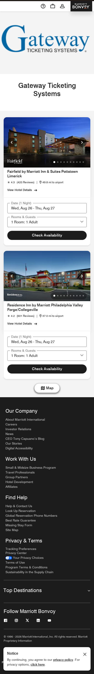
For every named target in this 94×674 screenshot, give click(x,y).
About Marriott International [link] (25, 419)
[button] (82, 222)
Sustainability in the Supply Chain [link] (29, 572)
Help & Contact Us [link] (18, 506)
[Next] (82, 142)
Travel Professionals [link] (20, 472)
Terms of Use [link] (15, 562)
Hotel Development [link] (19, 482)
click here (38, 664)
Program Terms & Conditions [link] (26, 567)
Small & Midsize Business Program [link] (30, 467)
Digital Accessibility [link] (19, 448)
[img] (15, 161)
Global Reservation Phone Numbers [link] (31, 515)
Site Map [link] (11, 530)
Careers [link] (11, 424)
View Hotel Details (19, 190)
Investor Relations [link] (18, 429)
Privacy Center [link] (16, 553)
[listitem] (47, 42)
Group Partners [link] (16, 477)
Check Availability (47, 235)
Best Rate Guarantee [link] (20, 520)
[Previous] (11, 142)
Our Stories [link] (13, 443)
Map (50, 388)
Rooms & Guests (23, 217)
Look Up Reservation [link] (20, 511)
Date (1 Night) (21, 203)
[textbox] (47, 208)
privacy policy (63, 659)
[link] (20, 182)
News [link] (9, 434)
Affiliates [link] (11, 486)
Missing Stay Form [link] (18, 525)
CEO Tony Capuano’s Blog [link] (24, 438)
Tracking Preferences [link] (20, 549)
